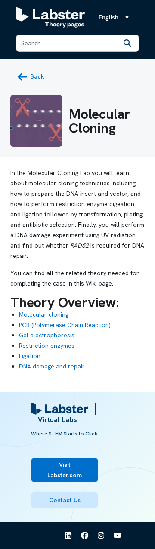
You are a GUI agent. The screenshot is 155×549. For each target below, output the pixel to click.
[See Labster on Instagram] (101, 535)
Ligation (29, 356)
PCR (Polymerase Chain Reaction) (65, 325)
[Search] (127, 43)
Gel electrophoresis (46, 335)
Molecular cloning (43, 314)
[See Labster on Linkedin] (68, 535)
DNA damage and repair (52, 366)
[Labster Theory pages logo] (50, 17)
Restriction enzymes (46, 345)
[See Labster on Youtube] (117, 535)
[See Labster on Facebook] (84, 535)
